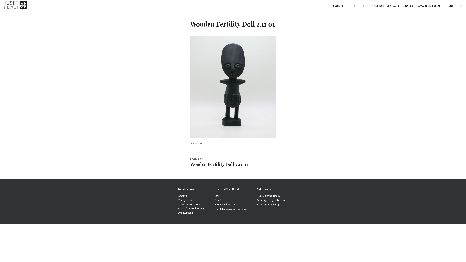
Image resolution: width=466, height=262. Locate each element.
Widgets (461, 7)
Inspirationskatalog (268, 204)
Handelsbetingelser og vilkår (231, 209)
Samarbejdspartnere (430, 6)
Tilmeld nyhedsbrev (268, 196)
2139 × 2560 (198, 144)
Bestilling (360, 6)
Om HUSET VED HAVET (386, 6)
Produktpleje (185, 213)
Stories (408, 6)
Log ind (182, 196)
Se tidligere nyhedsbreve (271, 200)
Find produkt (185, 200)
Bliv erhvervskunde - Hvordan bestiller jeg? (191, 206)
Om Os (219, 200)
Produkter (340, 6)
